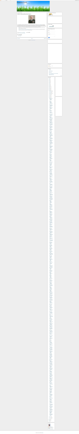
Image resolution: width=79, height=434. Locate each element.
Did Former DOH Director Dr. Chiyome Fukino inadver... (51, 268)
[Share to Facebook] (29, 32)
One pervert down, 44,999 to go (50, 192)
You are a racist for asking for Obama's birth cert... (50, 182)
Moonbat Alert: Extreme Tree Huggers (50, 206)
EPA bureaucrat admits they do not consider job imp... (51, 293)
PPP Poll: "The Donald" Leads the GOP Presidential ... (51, 326)
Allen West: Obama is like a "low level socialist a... (50, 215)
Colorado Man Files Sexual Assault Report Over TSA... (51, 312)
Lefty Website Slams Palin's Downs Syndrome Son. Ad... (50, 243)
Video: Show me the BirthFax (50, 162)
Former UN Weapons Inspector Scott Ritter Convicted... (51, 321)
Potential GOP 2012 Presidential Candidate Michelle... (50, 283)
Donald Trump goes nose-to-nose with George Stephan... (50, 249)
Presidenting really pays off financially (50, 271)
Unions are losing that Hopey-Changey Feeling (51, 336)
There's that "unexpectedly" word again (51, 347)
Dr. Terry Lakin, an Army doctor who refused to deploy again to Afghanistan (25, 29)
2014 (49, 87)
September (50, 93)
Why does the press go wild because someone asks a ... (51, 383)
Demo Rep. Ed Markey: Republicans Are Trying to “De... (50, 402)
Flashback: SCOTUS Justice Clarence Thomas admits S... (50, 276)
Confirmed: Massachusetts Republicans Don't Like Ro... (51, 129)
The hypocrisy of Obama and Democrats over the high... (51, 197)
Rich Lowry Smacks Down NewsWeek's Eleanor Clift (51, 395)
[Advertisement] (51, 20)
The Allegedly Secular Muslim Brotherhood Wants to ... (50, 290)
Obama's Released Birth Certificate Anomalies (51, 141)
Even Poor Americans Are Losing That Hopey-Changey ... (51, 352)
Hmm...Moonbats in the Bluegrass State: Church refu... (51, 176)
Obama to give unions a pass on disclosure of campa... (50, 150)
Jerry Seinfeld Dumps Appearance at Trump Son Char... (51, 229)
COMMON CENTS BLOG (51, 74)
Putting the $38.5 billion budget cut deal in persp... (51, 415)
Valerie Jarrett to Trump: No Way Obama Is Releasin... (51, 127)
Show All (61, 75)
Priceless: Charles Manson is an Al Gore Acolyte (50, 273)
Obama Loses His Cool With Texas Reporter (50, 252)
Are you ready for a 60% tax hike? (51, 338)
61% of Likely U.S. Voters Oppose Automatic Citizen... (50, 257)
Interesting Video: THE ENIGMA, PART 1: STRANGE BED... (51, 147)
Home (32, 38)
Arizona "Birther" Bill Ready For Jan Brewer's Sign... (50, 329)
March (50, 416)
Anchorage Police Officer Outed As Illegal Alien (51, 199)
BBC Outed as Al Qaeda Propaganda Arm (51, 168)
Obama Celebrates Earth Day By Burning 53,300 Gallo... (51, 212)
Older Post (45, 38)
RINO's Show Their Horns (50, 171)
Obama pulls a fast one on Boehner (50, 305)
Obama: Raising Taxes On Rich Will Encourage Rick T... (51, 254)
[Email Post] (26, 32)
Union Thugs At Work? (50, 278)
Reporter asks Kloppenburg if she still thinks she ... (51, 227)
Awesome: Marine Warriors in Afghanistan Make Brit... (50, 190)
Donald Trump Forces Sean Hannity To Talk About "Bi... (51, 331)
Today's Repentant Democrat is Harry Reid (50, 342)
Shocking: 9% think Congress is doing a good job (51, 170)
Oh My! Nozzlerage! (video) (50, 110)
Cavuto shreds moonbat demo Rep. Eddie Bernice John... (51, 349)
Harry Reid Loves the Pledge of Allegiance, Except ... (51, 376)
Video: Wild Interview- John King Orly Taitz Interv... (51, 307)
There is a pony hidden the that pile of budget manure (51, 405)
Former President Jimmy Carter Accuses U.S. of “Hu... (51, 125)
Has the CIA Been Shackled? (50, 397)
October (50, 92)
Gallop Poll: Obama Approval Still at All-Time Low (51, 117)
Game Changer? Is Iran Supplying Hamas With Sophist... (51, 366)
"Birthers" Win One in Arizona (51, 359)
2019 (49, 83)
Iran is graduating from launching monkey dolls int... (51, 241)
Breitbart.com (50, 72)
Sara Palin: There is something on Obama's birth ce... (51, 407)
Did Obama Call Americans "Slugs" (50, 224)
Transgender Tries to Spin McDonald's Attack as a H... (51, 174)
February (50, 417)
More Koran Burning (50, 340)
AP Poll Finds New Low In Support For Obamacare (50, 355)
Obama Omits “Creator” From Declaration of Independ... (51, 232)
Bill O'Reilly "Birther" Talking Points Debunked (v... (51, 361)
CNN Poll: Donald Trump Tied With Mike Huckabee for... (51, 369)
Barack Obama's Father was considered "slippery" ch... (51, 120)
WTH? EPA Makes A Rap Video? (50, 236)
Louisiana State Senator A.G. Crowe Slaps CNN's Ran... (50, 187)
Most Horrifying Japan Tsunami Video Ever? (51, 285)
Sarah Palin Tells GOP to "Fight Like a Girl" (51, 295)
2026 (49, 78)
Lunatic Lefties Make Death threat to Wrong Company (50, 246)
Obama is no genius (50, 144)
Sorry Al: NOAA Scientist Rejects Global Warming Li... (51, 122)
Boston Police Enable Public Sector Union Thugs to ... (50, 298)
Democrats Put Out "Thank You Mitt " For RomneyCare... (51, 364)
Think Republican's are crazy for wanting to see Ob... (51, 184)
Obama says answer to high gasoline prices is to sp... (51, 194)
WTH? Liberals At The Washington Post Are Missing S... (51, 399)
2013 (49, 88)
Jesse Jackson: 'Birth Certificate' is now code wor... (50, 152)
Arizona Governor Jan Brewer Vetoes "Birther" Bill (51, 266)
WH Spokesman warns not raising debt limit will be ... (50, 389)
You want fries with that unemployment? (51, 113)
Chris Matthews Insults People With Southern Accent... (51, 143)
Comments (50, 66)
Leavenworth (40, 24)
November (50, 91)
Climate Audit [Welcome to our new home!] (53, 73)
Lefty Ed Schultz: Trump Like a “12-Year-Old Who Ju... (51, 115)
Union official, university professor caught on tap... (50, 165)
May (49, 96)
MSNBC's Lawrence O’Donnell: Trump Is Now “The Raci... (50, 217)
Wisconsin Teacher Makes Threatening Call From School (50, 201)
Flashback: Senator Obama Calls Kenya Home (50, 158)
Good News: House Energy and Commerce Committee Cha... (51, 262)
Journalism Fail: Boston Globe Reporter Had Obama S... (50, 105)
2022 (49, 81)
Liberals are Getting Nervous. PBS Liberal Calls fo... (50, 310)
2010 (49, 419)
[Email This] (27, 32)
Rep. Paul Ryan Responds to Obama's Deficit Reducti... (50, 357)
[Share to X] (28, 32)
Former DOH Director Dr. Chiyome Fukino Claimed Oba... (51, 132)
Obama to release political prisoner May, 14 (50, 160)
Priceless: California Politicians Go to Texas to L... (51, 205)
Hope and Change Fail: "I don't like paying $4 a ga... (51, 108)
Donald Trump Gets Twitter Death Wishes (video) (50, 222)
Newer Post (18, 38)
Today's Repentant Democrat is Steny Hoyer (50, 371)
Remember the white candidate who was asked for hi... (51, 209)
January (50, 418)
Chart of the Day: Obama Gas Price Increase (51, 299)
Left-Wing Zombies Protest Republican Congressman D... (50, 102)
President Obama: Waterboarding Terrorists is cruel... (51, 386)
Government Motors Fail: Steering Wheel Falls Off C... (50, 392)
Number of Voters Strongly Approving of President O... (51, 379)
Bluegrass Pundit (22, 2)
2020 (49, 82)
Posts (49, 65)
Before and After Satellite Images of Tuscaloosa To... (50, 99)
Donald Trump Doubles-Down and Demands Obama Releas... (51, 135)
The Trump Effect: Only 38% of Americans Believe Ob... (50, 155)
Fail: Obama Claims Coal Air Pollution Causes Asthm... (51, 259)
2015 (49, 86)
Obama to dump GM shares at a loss (50, 238)
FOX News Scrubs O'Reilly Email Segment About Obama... (51, 316)
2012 (49, 89)
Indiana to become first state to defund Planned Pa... (51, 138)
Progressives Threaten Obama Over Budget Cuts (50, 374)
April (49, 97)
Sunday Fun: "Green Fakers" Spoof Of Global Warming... (51, 179)
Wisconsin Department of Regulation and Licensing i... (51, 234)
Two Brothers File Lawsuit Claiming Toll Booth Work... (51, 324)
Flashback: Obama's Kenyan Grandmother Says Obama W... (50, 302)
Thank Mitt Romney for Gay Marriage (50, 319)
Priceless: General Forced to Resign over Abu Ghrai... (50, 287)
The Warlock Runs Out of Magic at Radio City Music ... (51, 409)
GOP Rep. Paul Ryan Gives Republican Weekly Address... (50, 412)
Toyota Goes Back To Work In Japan (50, 280)
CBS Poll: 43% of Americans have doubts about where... (51, 220)
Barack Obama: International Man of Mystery (50, 381)
